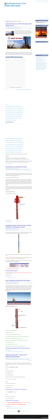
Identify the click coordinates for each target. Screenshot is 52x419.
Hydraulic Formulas (21, 359)
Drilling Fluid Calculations (16, 169)
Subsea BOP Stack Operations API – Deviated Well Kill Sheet (14, 138)
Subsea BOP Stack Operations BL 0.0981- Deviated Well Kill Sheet (15, 142)
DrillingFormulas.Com (9, 26)
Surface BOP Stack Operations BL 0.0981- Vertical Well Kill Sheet (14, 110)
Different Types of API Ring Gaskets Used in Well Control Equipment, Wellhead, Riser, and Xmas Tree (41, 64)
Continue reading (8, 220)
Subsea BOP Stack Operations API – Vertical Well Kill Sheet (14, 140)
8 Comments (29, 283)
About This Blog (7, 5)
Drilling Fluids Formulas (22, 169)
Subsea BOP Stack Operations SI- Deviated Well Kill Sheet (14, 152)
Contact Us (12, 5)
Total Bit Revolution (10, 277)
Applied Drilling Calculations (9, 28)
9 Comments (29, 28)
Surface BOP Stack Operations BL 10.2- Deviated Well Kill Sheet (14, 112)
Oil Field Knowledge (26, 359)
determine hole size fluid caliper (19, 351)
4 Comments (29, 229)
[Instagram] (45, 3)
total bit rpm (14, 277)
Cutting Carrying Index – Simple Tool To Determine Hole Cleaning (16, 355)
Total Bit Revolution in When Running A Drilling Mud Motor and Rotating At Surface (18, 226)
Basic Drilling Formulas (15, 229)
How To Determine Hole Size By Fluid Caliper (18, 280)
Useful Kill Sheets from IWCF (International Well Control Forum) (19, 24)
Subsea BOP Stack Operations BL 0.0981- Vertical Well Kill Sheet (14, 144)
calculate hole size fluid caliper (11, 351)
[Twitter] (43, 3)
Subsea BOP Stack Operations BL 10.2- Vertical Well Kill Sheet (14, 148)
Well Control (19, 28)
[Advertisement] (26, 12)
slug (8, 222)
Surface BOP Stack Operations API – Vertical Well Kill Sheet (14, 106)
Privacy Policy (18, 5)
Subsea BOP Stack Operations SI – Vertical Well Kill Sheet (13, 150)
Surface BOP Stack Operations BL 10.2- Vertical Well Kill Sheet (14, 114)
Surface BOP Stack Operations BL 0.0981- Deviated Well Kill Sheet (15, 108)
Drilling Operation (27, 169)
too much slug (10, 222)
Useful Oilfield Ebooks (15, 28)
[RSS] (47, 3)
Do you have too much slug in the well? (16, 167)
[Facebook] (41, 3)
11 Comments (29, 360)
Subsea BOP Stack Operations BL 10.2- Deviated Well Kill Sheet (14, 146)
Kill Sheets (10, 163)
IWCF (8, 163)
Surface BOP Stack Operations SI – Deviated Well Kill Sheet (14, 116)
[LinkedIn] (44, 3)
